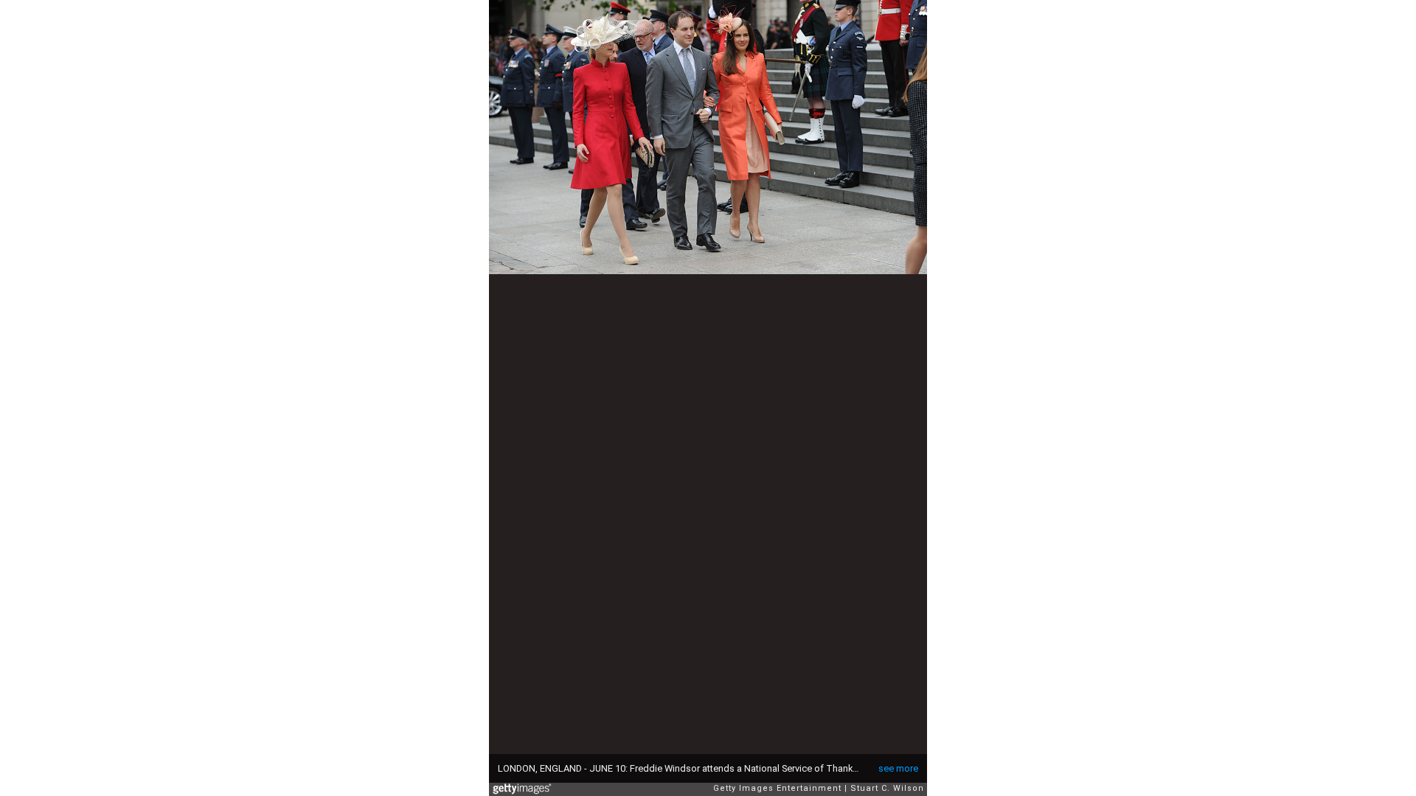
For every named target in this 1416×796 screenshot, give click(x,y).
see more (898, 768)
